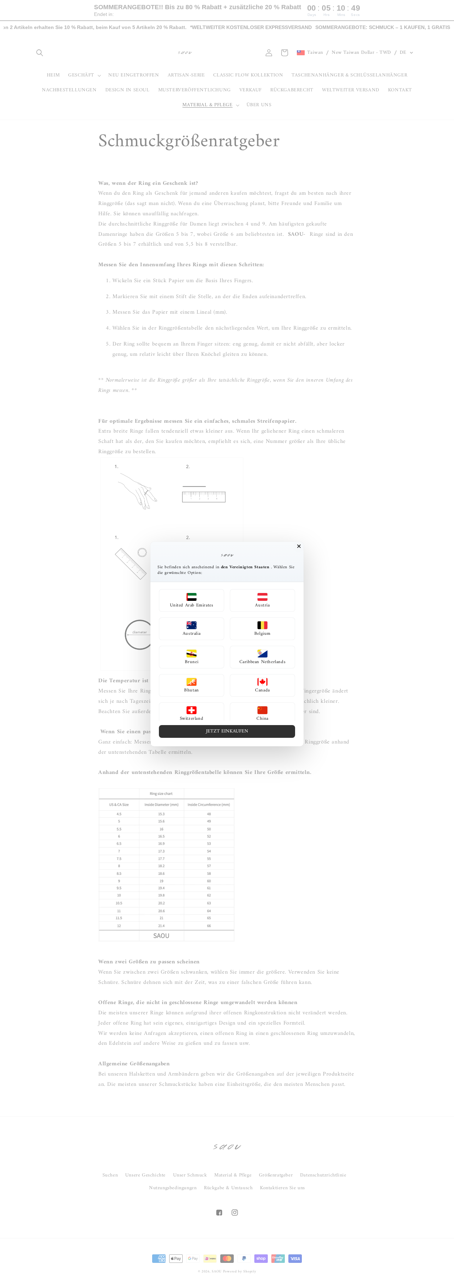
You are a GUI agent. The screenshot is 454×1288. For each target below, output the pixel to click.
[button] (191, 600)
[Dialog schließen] (299, 546)
